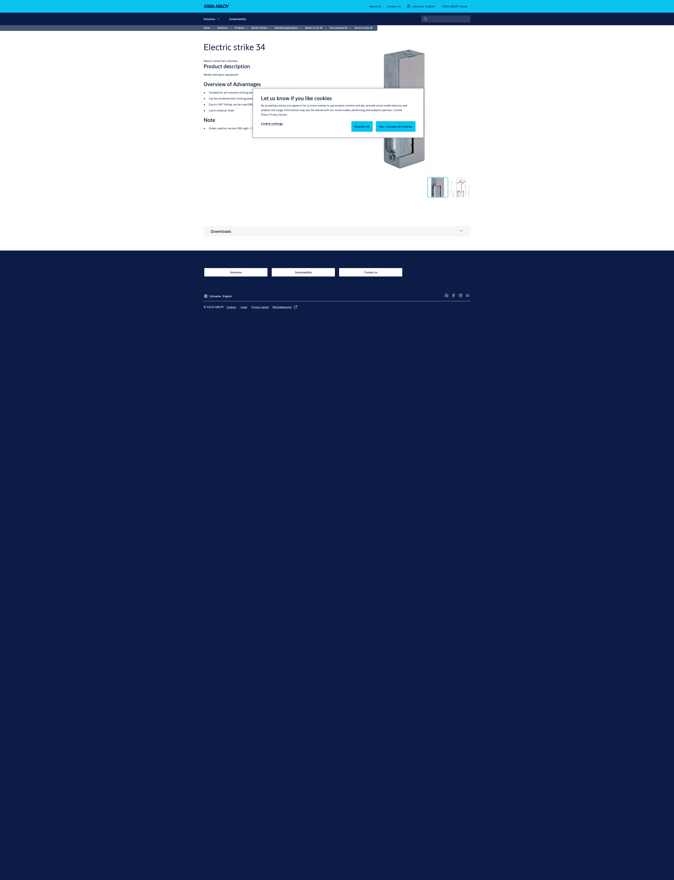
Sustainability (237, 19)
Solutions (209, 19)
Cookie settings (272, 123)
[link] (375, 6)
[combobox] (445, 18)
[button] (218, 19)
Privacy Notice (278, 114)
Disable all (362, 126)
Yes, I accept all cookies (395, 126)
